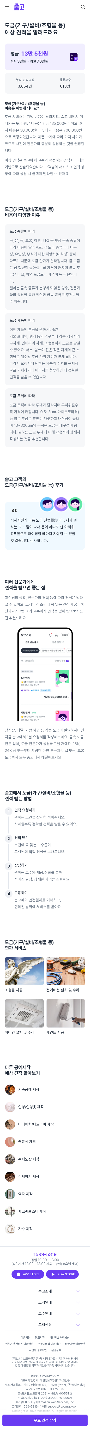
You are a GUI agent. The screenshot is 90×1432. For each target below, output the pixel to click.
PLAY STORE (66, 1274)
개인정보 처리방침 (59, 1337)
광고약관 (40, 1337)
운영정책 (56, 1350)
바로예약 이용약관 (75, 1344)
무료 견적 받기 (45, 1420)
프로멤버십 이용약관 (49, 1344)
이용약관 (25, 1337)
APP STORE (31, 1274)
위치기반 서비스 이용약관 (19, 1344)
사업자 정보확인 (38, 1350)
